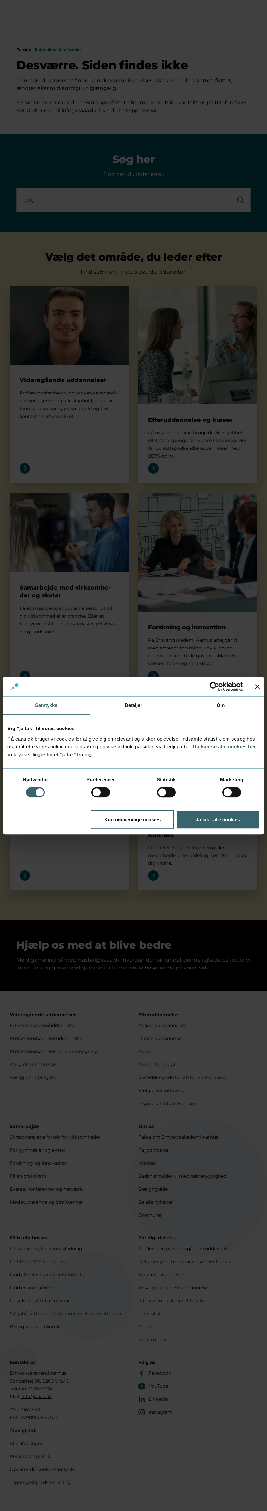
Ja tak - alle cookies (218, 819)
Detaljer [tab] (134, 705)
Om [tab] (221, 705)
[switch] (100, 792)
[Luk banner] (257, 686)
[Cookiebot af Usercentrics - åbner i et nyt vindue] (214, 686)
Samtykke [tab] (46, 705)
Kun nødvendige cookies (132, 819)
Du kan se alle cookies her (224, 746)
